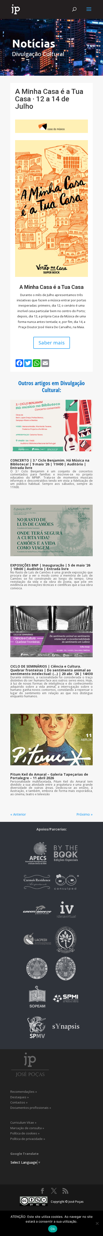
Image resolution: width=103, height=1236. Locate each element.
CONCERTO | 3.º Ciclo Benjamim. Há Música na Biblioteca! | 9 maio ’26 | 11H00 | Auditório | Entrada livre (49, 464)
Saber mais (52, 342)
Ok (53, 1229)
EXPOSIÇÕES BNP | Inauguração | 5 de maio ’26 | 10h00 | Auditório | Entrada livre (50, 567)
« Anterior (18, 814)
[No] (97, 1223)
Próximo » (84, 814)
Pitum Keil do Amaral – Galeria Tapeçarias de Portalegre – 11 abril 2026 (49, 776)
